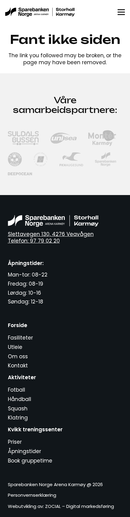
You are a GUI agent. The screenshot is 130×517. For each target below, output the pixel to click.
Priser (15, 442)
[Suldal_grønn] (23, 138)
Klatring (18, 417)
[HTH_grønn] (40, 159)
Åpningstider (24, 451)
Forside (17, 325)
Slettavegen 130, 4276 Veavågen (51, 234)
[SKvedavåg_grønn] (15, 159)
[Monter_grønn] (102, 138)
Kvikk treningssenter (35, 429)
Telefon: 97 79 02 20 (34, 240)
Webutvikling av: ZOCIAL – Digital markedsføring (61, 506)
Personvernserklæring (32, 495)
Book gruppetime (30, 460)
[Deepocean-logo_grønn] (20, 173)
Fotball (16, 389)
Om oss (18, 356)
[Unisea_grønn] (63, 138)
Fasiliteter (20, 337)
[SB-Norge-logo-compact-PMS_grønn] (105, 159)
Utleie (15, 347)
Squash (18, 408)
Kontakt (18, 365)
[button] (121, 12)
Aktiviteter (22, 377)
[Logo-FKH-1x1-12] (71, 159)
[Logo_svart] (40, 12)
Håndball (19, 399)
